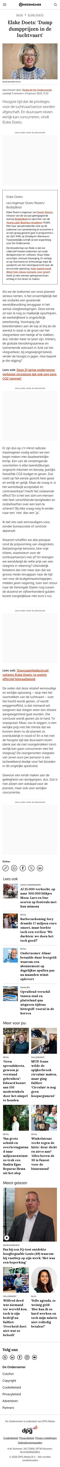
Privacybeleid (26, 1438)
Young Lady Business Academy (24, 222)
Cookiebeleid (10, 1438)
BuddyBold (21, 219)
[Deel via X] (31, 868)
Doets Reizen (45, 212)
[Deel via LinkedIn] (40, 868)
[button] (46, 1438)
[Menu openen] (4, 4)
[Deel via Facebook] (23, 868)
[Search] (55, 4)
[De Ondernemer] (30, 4)
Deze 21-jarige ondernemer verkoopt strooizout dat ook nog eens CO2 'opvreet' (29, 374)
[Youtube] (34, 1357)
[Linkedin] (12, 1357)
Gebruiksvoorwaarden (30, 1442)
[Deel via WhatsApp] (14, 868)
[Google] (4, 1357)
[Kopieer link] (5, 868)
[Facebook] (19, 1357)
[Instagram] (27, 1357)
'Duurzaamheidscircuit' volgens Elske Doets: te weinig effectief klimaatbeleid (25, 674)
